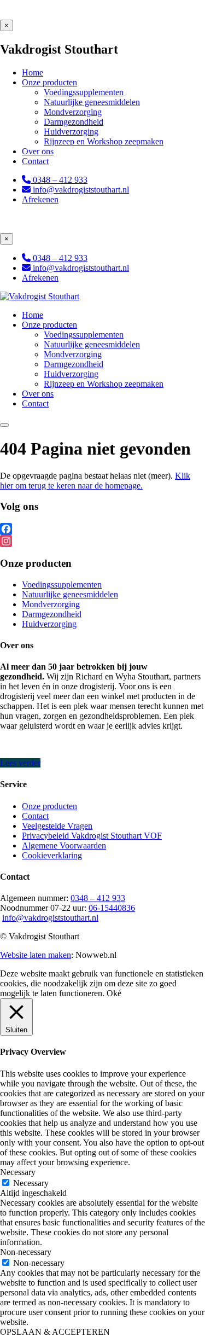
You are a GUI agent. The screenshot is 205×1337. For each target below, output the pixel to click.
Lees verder (20, 763)
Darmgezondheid (51, 614)
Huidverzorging (49, 624)
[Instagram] (102, 541)
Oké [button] (114, 993)
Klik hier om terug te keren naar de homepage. (95, 480)
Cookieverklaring (52, 855)
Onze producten (49, 806)
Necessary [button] (18, 1172)
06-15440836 (112, 907)
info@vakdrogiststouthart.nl (50, 917)
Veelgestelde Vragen (57, 825)
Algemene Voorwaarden (64, 845)
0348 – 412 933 (98, 898)
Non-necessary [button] (25, 1252)
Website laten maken (35, 955)
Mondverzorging (51, 604)
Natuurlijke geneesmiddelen (70, 594)
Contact (35, 816)
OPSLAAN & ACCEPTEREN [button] (55, 1331)
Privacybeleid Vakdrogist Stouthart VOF (92, 835)
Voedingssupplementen (62, 584)
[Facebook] (102, 529)
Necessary (31, 1183)
